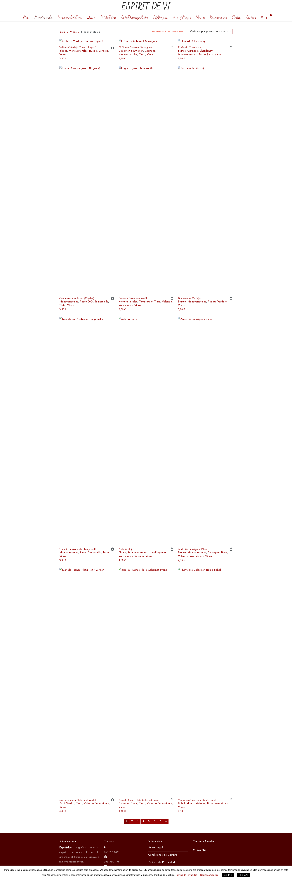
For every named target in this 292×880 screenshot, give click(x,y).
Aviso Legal (155, 847)
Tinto (142, 54)
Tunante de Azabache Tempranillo (78, 549)
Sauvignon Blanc (218, 552)
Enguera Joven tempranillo (133, 298)
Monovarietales (43, 17)
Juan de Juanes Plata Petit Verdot (77, 799)
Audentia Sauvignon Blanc (193, 549)
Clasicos (237, 17)
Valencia (167, 301)
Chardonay (206, 51)
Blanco (63, 51)
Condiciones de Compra (162, 855)
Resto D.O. (86, 301)
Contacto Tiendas (203, 841)
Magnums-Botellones (70, 17)
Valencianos (126, 305)
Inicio (62, 32)
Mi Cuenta (199, 850)
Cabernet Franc (128, 803)
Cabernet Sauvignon (131, 51)
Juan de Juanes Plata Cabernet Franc (139, 799)
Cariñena (150, 51)
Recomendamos (218, 17)
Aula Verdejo (126, 549)
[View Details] (86, 41)
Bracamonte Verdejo (189, 298)
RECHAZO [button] (243, 875)
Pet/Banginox (160, 17)
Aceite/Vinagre (182, 17)
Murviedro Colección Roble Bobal (197, 799)
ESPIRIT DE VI (146, 7)
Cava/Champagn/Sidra (134, 17)
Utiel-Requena (157, 552)
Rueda (93, 51)
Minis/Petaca (108, 17)
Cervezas (251, 17)
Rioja (83, 552)
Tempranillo (101, 301)
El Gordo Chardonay (189, 47)
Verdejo (222, 301)
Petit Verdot (67, 803)
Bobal (181, 803)
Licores (91, 17)
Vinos (26, 17)
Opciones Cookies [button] (209, 875)
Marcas (200, 17)
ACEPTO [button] (228, 875)
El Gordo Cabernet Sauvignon (135, 47)
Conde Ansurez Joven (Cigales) (76, 298)
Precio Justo (205, 54)
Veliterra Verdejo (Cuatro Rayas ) (77, 47)
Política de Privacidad (161, 862)
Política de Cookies (164, 875)
